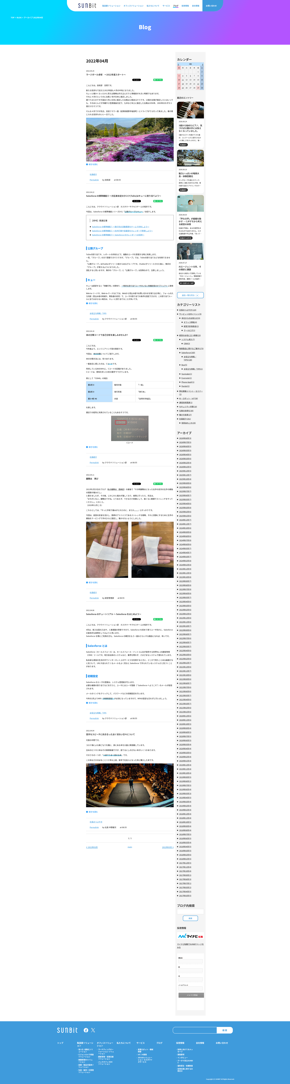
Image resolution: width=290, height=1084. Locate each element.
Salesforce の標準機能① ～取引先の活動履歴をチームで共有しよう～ (120, 226)
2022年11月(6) (185, 622)
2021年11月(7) (185, 671)
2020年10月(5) (185, 724)
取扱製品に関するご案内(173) (191, 348)
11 (183, 80)
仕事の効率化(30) (186, 410)
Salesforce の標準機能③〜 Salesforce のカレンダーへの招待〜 (118, 234)
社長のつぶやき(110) (187, 310)
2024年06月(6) (185, 544)
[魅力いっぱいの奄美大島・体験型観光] (190, 158)
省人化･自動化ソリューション (85, 1050)
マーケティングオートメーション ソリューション (106, 1051)
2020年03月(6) (185, 752)
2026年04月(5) (185, 454)
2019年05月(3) (185, 793)
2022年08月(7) (185, 634)
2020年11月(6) (185, 720)
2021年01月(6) (185, 711)
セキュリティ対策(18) (188, 406)
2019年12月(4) (185, 765)
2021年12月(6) (185, 667)
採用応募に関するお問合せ (185, 1070)
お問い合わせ (211, 5)
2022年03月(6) (185, 654)
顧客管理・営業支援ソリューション (106, 1058)
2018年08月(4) (185, 830)
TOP (12, 17)
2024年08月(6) (185, 536)
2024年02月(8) (185, 560)
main (130, 847)
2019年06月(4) (185, 789)
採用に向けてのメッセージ (185, 1050)
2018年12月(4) (185, 814)
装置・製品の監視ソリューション (86, 1066)
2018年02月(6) (185, 854)
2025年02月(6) (185, 511)
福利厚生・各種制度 (185, 1066)
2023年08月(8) (185, 585)
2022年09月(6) (185, 630)
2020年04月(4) (185, 748)
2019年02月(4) (185, 805)
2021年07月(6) (185, 687)
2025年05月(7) (185, 499)
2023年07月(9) (185, 589)
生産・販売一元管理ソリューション (86, 1071)
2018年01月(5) (185, 858)
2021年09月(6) (185, 679)
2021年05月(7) (185, 695)
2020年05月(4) (185, 744)
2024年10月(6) (185, 528)
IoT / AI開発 (142, 1054)
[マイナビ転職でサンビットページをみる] (190, 938)
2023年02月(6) (185, 609)
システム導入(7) (188, 339)
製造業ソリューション (111, 5)
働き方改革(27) (185, 414)
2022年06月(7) (185, 642)
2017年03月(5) (185, 895)
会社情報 (195, 5)
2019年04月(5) (185, 797)
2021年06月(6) (185, 691)
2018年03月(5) (185, 850)
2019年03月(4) (185, 801)
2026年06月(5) (185, 446)
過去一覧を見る (188, 295)
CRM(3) (187, 343)
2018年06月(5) (185, 838)
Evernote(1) (186, 378)
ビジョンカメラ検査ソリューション (86, 1055)
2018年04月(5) (185, 846)
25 (183, 88)
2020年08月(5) (185, 732)
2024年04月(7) (185, 552)
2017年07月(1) (185, 883)
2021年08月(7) (185, 683)
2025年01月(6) (185, 515)
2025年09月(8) (185, 483)
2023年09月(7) (185, 581)
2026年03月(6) (185, 458)
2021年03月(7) (185, 703)
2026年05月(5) (185, 450)
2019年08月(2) (185, 781)
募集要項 (181, 1054)
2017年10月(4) (185, 871)
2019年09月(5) (185, 777)
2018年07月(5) (185, 834)
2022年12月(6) (185, 618)
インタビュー (183, 1058)
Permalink (94, 179)
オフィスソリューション (134, 5)
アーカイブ (184, 433)
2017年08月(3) (185, 879)
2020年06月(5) (185, 740)
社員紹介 (93, 174)
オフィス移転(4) (190, 322)
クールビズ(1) (189, 330)
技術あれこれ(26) (188, 423)
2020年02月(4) (185, 756)
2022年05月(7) (185, 646)
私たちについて (153, 5)
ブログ (175, 5)
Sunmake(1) (186, 374)
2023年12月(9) (185, 569)
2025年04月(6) (185, 503)
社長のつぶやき (96, 821)
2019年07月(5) (185, 785)
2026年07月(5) (185, 442)
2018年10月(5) (185, 822)
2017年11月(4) (185, 867)
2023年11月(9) (185, 573)
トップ (60, 1042)
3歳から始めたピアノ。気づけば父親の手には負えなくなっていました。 (190, 128)
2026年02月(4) (185, 462)
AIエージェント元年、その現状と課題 (190, 268)
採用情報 (185, 5)
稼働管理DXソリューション (85, 1061)
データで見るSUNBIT (185, 1062)
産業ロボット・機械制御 (145, 1050)
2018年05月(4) (185, 842)
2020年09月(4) (185, 728)
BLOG (19, 17)
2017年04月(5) (185, 891)
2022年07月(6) (185, 638)
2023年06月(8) (185, 593)
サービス (166, 5)
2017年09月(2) (185, 875)
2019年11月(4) (185, 769)
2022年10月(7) (185, 626)
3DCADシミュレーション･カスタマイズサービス (145, 1060)
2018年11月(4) (185, 818)
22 (198, 84)
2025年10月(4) (185, 479)
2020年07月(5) (185, 736)
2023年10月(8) (185, 577)
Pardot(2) (185, 386)
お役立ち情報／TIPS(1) (193, 369)
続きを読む (93, 164)
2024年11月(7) (185, 524)
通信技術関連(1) (185, 402)
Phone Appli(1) (187, 382)
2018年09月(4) (185, 826)
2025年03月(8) (185, 507)
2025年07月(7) (185, 491)
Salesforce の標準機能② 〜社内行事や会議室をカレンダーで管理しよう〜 (122, 230)
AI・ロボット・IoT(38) (188, 398)
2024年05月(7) (185, 548)
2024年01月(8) (185, 564)
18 (183, 84)
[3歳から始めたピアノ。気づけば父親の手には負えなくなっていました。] (190, 110)
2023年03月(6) (185, 605)
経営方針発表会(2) (191, 326)
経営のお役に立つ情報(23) (190, 335)
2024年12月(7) (185, 520)
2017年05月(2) (185, 887)
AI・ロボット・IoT (186, 283)
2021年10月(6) (185, 675)
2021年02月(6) (185, 707)
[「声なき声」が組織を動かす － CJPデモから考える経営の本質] (190, 203)
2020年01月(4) (185, 760)
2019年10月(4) (185, 773)
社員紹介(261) (185, 418)
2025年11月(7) (185, 475)
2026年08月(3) (185, 438)
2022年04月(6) (185, 650)
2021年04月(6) (185, 699)
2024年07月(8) (185, 540)
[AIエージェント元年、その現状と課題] (190, 251)
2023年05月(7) (185, 597)
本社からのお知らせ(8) (190, 318)
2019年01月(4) (185, 809)
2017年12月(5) (185, 863)
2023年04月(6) (185, 601)
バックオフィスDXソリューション (105, 1063)
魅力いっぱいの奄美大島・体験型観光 (189, 175)
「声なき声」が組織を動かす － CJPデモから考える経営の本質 (190, 221)
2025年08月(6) (185, 487)
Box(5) (184, 364)
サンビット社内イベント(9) (190, 314)
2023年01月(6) (185, 613)
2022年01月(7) (185, 662)
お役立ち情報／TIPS (98, 313)
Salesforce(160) (188, 352)
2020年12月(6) (185, 716)
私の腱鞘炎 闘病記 (116, 489)
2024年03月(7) (185, 556)
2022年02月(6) (185, 658)
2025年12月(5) (185, 471)
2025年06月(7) (185, 495)
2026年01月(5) (185, 466)
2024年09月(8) (185, 532)
